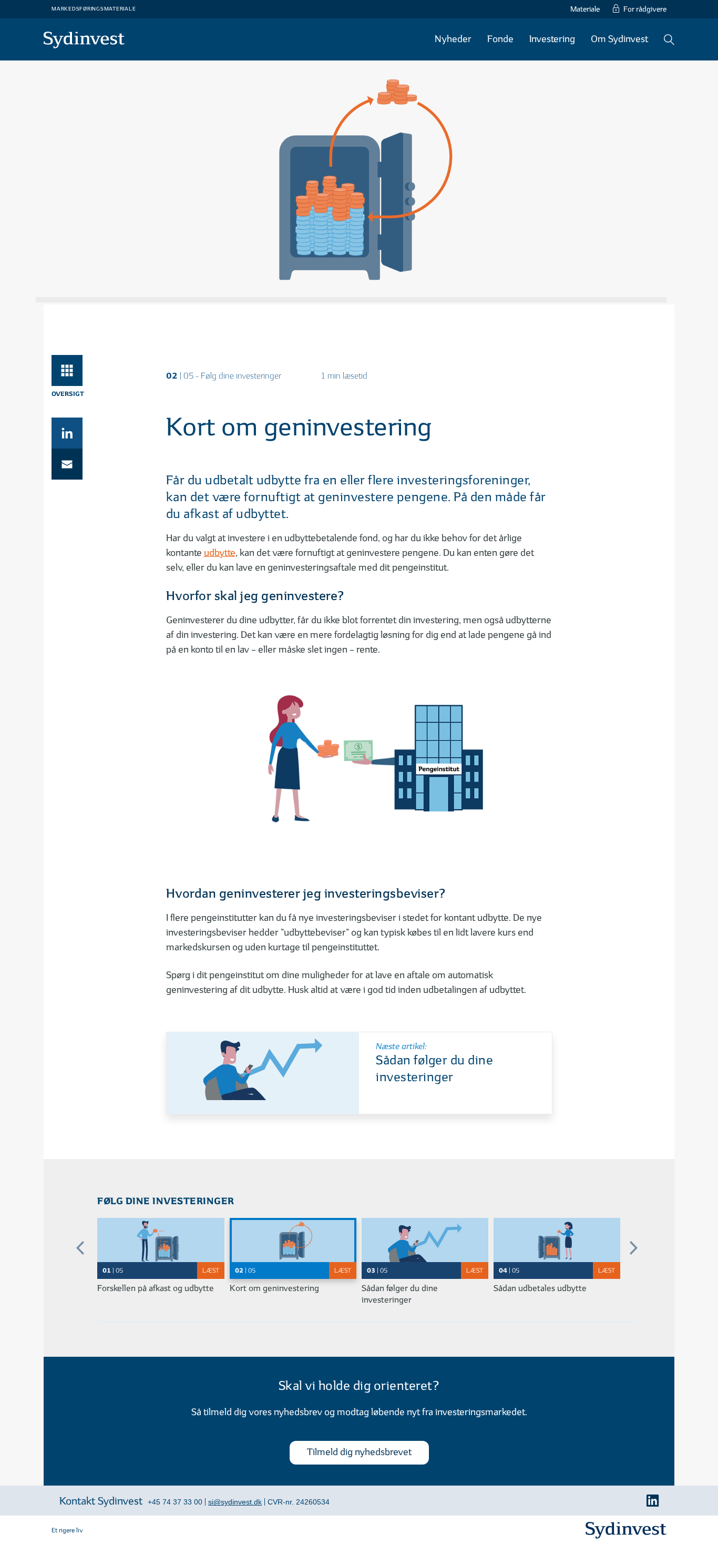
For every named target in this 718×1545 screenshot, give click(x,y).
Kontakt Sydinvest (100, 1501)
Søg (669, 39)
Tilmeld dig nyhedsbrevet (359, 1452)
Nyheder (453, 39)
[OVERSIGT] (67, 370)
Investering (552, 39)
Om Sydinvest (619, 39)
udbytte (219, 552)
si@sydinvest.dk (235, 1502)
